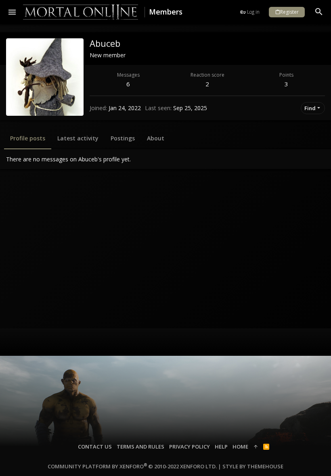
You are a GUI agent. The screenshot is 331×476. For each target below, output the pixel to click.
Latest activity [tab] (77, 138)
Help (221, 446)
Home (240, 446)
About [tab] (155, 138)
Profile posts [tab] (27, 138)
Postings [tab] (123, 138)
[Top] (256, 447)
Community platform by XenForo (132, 466)
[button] (12, 12)
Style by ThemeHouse (252, 466)
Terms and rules (140, 446)
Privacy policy (189, 446)
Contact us (95, 446)
